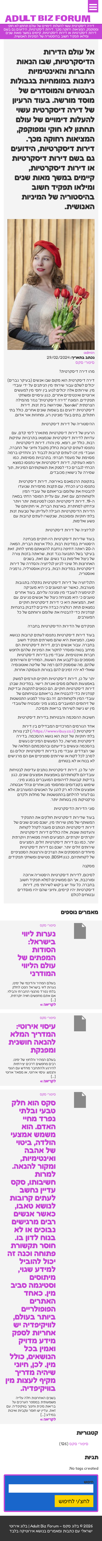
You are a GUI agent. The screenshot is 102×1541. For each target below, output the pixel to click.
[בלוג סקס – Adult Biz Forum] (48, 18)
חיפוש (88, 1481)
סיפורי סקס (85, 362)
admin (89, 352)
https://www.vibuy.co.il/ (53, 730)
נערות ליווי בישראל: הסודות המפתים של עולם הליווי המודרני (37, 953)
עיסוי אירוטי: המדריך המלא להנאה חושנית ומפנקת (32, 1038)
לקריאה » (48, 1004)
